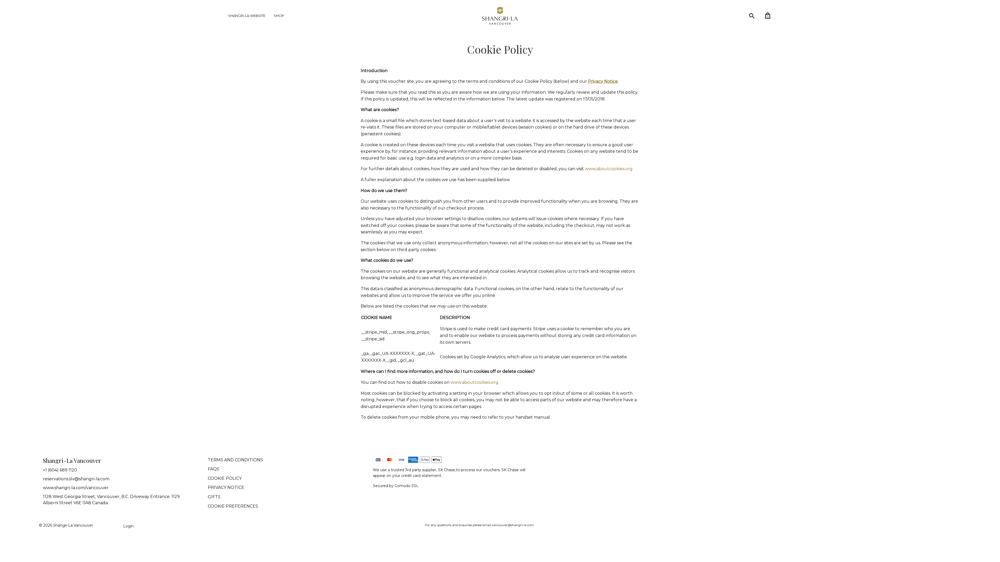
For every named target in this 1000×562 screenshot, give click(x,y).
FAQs (213, 469)
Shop (279, 16)
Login (128, 526)
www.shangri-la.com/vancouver (76, 487)
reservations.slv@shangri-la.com (76, 478)
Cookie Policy (225, 478)
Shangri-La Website (246, 16)
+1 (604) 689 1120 (60, 470)
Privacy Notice (226, 487)
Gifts (214, 496)
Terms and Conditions (235, 459)
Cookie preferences (233, 506)
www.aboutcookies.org (609, 168)
